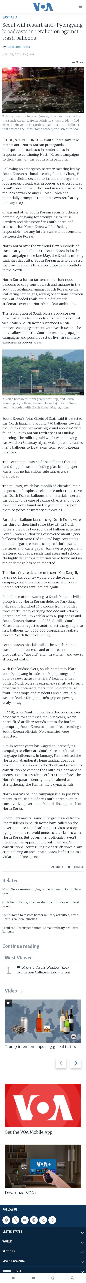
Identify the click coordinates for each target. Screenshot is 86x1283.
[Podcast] (52, 1220)
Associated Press (18, 47)
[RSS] (43, 1220)
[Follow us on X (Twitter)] (15, 1220)
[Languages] (53, 1278)
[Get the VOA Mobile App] (43, 1105)
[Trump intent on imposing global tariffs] (43, 1021)
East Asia (9, 17)
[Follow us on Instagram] (34, 1220)
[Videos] (33, 1278)
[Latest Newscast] (14, 1278)
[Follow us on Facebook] (6, 1220)
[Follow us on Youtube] (24, 1220)
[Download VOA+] (43, 1166)
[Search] (72, 1278)
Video (11, 991)
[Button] (78, 62)
